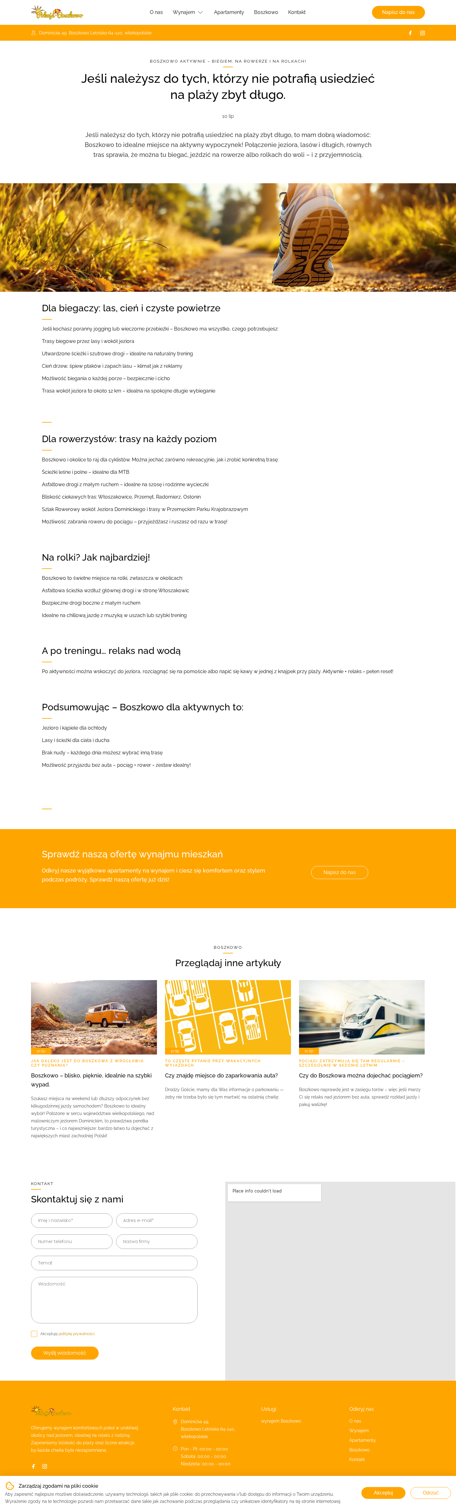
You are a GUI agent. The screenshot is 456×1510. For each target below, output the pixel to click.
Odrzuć (431, 1492)
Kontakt (297, 12)
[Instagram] (422, 32)
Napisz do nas (398, 12)
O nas (156, 12)
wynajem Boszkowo (281, 1421)
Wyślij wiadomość (64, 1353)
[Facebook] (410, 32)
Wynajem (184, 12)
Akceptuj (383, 1492)
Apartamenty (229, 12)
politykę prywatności (77, 1334)
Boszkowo (266, 12)
